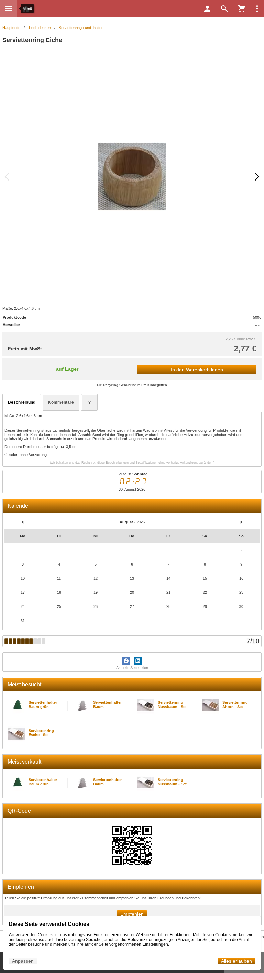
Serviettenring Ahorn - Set (235, 704)
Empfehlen (132, 914)
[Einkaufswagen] (241, 8)
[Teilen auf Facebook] (126, 661)
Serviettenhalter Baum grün (43, 704)
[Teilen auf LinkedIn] (138, 661)
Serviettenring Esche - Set (41, 733)
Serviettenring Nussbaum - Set (172, 704)
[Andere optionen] (257, 8)
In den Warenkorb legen (197, 369)
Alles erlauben (236, 961)
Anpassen (23, 961)
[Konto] (207, 8)
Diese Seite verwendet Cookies (49, 924)
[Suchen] (224, 8)
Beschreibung (21, 402)
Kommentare (61, 402)
